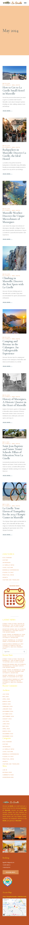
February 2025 (7, 706)
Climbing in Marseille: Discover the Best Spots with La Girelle (13, 282)
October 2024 (7, 714)
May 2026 (6, 696)
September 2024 (8, 716)
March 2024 (7, 731)
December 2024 (8, 711)
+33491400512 (6, 865)
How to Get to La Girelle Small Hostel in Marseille (13, 90)
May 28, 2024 (6, 83)
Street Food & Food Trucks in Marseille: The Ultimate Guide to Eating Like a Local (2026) (13, 625)
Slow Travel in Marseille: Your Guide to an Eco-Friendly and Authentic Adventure (14, 636)
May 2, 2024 (6, 442)
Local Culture (8, 567)
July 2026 (6, 694)
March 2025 (7, 704)
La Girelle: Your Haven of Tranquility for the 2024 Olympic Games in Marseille (14, 513)
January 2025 (7, 709)
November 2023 (8, 736)
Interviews (6, 562)
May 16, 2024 (6, 395)
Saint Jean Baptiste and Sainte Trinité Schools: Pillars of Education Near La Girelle (13, 452)
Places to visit (8, 572)
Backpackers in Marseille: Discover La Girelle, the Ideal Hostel (14, 154)
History (5, 560)
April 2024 (6, 728)
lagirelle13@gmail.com (8, 862)
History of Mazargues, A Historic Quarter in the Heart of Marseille (14, 402)
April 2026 (6, 699)
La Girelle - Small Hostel (12, 85)
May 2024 (6, 726)
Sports (5, 577)
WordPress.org (8, 777)
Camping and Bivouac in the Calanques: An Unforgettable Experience (10, 347)
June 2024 (6, 723)
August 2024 (7, 718)
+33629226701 (6, 867)
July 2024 (6, 721)
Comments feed (8, 774)
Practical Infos (8, 575)
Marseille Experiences (11, 570)
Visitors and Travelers (11, 579)
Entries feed (7, 772)
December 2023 (8, 733)
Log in (5, 770)
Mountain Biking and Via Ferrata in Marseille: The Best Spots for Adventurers (14, 630)
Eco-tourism (7, 557)
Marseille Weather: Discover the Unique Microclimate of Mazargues (13, 217)
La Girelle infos (8, 565)
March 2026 (7, 701)
